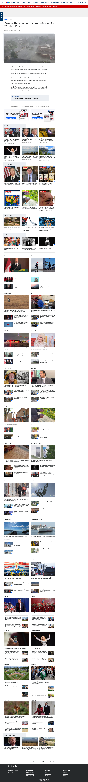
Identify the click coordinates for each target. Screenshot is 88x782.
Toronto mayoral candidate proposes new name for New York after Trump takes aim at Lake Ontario (16, 273)
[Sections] (2, 2)
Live (71, 2)
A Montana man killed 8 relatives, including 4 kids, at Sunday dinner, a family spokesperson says (43, 577)
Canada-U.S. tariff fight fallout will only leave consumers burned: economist (21, 323)
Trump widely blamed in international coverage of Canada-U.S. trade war (42, 273)
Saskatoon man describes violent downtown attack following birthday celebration (21, 466)
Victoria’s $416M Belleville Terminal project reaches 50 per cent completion (43, 537)
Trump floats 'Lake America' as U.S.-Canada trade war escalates (11, 209)
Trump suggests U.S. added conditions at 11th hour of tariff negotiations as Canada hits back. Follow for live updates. (11, 139)
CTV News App (36, 761)
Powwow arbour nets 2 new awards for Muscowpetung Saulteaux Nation (21, 436)
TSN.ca (46, 775)
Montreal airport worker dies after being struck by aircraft (16, 348)
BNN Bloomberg (48, 774)
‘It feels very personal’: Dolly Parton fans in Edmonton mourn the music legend (41, 348)
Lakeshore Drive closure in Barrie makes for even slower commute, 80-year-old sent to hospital (47, 502)
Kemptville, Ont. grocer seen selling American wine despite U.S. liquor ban (47, 316)
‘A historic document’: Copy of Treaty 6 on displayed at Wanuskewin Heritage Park (16, 461)
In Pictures (35, 2)
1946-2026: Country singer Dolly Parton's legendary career (46, 248)
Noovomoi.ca (65, 774)
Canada (24, 2)
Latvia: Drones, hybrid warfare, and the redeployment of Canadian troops (46, 748)
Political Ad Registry (30, 775)
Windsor (6, 19)
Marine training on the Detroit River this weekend (26, 98)
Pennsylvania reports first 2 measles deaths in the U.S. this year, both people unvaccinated (16, 647)
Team (54, 761)
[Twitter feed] (9, 766)
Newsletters (50, 761)
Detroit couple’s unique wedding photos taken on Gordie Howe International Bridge (20, 544)
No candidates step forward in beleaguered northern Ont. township (41, 461)
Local (18, 2)
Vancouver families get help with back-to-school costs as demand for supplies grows (47, 279)
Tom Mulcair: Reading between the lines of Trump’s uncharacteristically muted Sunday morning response (11, 749)
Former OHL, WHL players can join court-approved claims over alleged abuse (29, 229)
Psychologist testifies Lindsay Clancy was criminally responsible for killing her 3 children (47, 590)
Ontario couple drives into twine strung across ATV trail (43, 423)
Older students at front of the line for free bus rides (47, 398)
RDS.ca (64, 775)
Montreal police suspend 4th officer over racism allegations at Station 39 (21, 361)
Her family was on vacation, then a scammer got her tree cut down (12, 228)
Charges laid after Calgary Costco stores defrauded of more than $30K (21, 590)
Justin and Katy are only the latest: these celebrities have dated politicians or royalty (29, 248)
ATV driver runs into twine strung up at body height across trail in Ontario (29, 209)
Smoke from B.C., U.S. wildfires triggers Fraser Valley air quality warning (46, 286)
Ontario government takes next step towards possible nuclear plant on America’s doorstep (21, 505)
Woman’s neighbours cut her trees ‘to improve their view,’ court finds (47, 157)
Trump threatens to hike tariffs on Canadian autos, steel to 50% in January (16, 613)
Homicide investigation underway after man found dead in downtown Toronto (21, 286)
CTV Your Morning (44, 2)
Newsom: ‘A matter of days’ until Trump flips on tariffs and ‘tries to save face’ (12, 185)
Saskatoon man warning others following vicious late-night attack (47, 208)
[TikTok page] (11, 766)
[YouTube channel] (13, 766)
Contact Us (42, 761)
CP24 (46, 772)
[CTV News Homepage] (10, 2)
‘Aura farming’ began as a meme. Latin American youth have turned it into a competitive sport (41, 682)
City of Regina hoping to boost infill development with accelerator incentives (15, 423)
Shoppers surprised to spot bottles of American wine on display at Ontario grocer (46, 185)
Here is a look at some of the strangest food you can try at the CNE (12, 248)
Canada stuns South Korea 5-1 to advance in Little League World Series (15, 681)
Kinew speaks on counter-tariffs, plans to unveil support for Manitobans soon (42, 386)
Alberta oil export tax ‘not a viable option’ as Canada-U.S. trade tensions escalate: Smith (14, 311)
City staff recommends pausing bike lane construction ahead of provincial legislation (47, 354)
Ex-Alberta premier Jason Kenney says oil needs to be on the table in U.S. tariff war (21, 316)
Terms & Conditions (30, 774)
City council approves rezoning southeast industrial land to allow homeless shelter (47, 361)
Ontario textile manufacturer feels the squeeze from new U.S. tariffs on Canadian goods (47, 436)
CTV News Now (64, 2)
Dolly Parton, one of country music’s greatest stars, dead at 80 (11, 157)
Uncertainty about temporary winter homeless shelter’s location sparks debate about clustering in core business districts (16, 499)
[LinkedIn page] (16, 766)
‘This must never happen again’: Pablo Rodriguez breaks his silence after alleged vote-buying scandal (21, 354)
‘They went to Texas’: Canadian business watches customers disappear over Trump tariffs (46, 139)
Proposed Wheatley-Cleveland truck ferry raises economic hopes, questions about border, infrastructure (15, 538)
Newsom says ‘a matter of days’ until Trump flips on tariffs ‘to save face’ (29, 139)
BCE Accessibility (11, 772)
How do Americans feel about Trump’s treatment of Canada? (20, 551)
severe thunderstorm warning (33, 66)
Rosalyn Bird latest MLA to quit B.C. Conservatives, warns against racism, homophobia (16, 577)
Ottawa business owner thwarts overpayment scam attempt (43, 311)
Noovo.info (65, 772)
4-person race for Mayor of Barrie (39, 498)
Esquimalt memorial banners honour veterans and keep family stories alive (47, 549)
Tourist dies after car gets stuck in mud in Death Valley (47, 583)
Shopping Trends (54, 2)
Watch (29, 2)
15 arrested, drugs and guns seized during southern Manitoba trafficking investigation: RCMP (47, 391)
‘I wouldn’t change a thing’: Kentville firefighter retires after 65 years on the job (15, 386)
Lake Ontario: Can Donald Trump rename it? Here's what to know (30, 157)
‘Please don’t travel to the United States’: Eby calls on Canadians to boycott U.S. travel (29, 185)
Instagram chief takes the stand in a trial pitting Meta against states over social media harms (43, 717)
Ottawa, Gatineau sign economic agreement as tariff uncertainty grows (47, 323)
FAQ (46, 761)
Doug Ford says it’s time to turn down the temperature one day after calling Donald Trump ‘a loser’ (21, 279)
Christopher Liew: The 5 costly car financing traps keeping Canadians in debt (46, 229)
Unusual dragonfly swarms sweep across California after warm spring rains (15, 717)
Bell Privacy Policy (30, 772)
